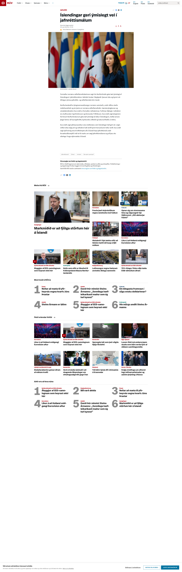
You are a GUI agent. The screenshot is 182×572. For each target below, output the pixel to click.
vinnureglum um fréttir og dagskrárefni (93, 168)
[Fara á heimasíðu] (8, 3)
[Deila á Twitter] (118, 10)
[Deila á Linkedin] (121, 10)
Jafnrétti (63, 10)
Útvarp (27, 3)
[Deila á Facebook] (116, 10)
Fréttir (19, 3)
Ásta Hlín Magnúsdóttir (66, 25)
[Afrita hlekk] (113, 10)
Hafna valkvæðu (151, 567)
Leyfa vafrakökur (170, 567)
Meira (46, 3)
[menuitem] (22, 3)
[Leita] (178, 3)
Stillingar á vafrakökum (132, 567)
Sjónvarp (37, 3)
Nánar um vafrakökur (68, 568)
